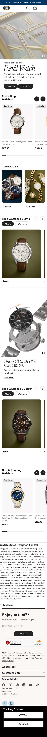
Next (40, 215)
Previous (34, 215)
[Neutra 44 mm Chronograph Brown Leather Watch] (17, 119)
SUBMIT (22, 630)
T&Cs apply (7, 649)
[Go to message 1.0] (5, 2)
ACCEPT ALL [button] (23, 715)
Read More (8, 601)
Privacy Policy (13, 657)
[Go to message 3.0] (8, 2)
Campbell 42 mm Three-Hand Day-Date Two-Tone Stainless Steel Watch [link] (17, 512)
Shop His (11, 84)
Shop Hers (25, 84)
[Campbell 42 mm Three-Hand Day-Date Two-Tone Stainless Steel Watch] (17, 489)
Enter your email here (12, 622)
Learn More (9, 372)
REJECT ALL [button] (22, 724)
